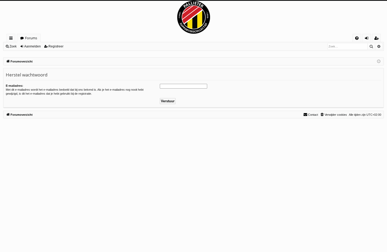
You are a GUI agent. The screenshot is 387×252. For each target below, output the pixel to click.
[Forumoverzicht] (193, 17)
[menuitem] (357, 38)
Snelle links (12, 39)
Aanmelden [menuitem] (368, 39)
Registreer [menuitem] (377, 39)
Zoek (13, 46)
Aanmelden (32, 46)
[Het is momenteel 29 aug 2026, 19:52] (378, 62)
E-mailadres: (14, 85)
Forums (31, 38)
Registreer (55, 46)
